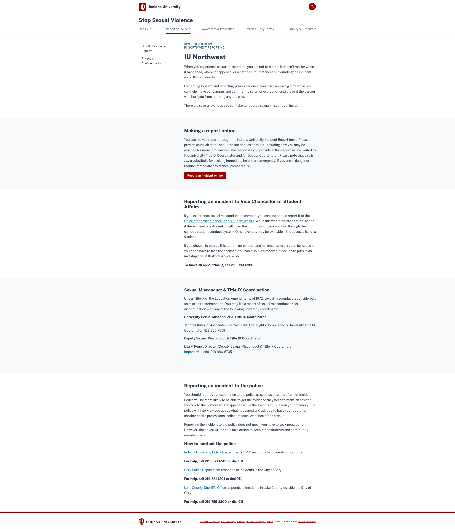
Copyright (268, 521)
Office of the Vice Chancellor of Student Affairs (219, 221)
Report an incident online (205, 175)
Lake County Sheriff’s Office (205, 488)
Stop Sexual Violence (166, 20)
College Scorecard (223, 521)
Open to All (239, 521)
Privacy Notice (254, 521)
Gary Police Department (202, 470)
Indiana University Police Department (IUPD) (217, 452)
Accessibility (206, 521)
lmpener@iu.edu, (197, 352)
